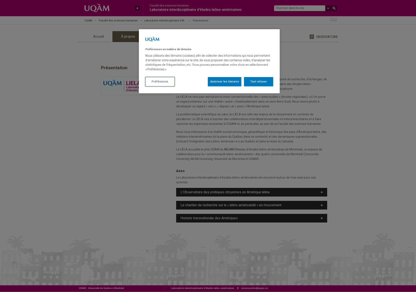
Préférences (160, 81)
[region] (209, 61)
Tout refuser (258, 81)
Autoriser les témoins (224, 81)
